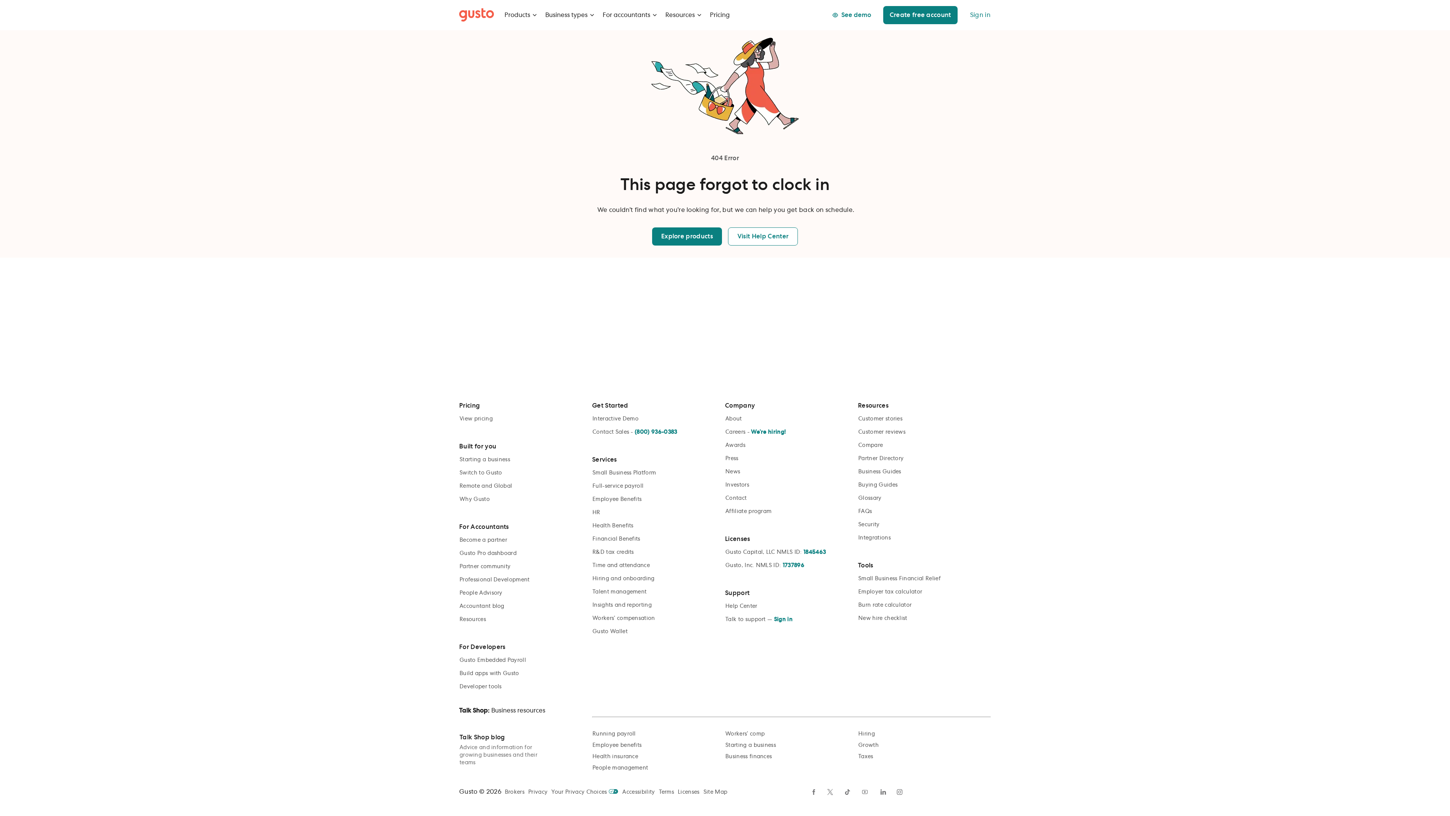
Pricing (720, 15)
